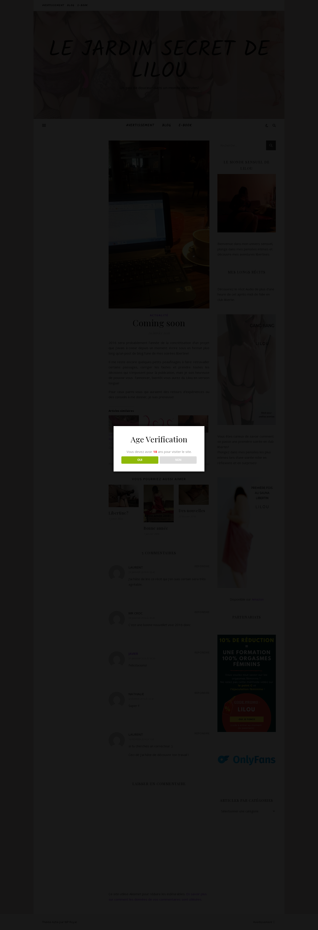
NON (178, 460)
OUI (139, 460)
